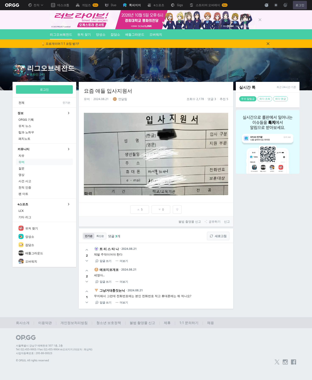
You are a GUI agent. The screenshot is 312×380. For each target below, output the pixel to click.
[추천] (86, 250)
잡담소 (115, 34)
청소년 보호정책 (108, 322)
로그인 (299, 5)
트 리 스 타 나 (109, 249)
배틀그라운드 (134, 34)
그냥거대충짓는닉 (112, 290)
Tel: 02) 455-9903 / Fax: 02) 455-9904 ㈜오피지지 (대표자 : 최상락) (54, 349)
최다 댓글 (280, 99)
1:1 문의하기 (188, 322)
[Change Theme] (276, 5)
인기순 (89, 236)
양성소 (100, 34)
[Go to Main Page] (12, 5)
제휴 (167, 323)
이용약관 (45, 322)
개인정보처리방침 (74, 322)
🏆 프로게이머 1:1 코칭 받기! (60, 43)
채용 (210, 323)
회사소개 (23, 323)
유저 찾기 (84, 34)
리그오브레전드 (61, 34)
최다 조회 (264, 99)
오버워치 (155, 34)
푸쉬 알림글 (247, 99)
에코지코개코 (109, 269)
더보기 (124, 261)
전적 (36, 5)
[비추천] (86, 261)
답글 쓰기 (105, 261)
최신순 (100, 236)
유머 (87, 99)
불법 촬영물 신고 (142, 322)
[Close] (260, 19)
